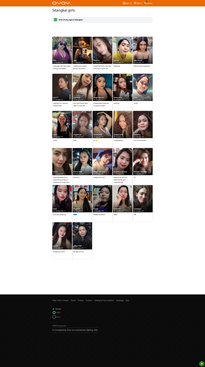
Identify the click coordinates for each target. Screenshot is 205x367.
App (127, 300)
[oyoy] (61, 3)
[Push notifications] (201, 363)
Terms (73, 300)
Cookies (89, 300)
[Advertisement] (102, 30)
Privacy (81, 300)
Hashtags (120, 300)
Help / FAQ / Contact (60, 300)
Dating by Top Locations (104, 300)
